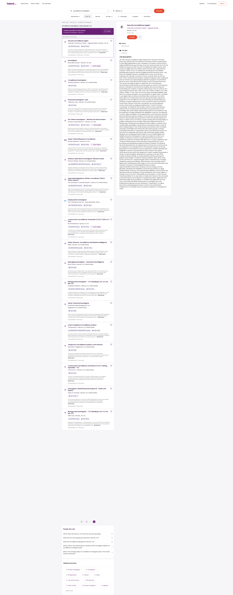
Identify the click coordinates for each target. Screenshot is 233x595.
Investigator (91, 570)
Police (98, 575)
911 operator (90, 580)
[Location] (130, 11)
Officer (86, 575)
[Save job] (111, 40)
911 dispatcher (72, 575)
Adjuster (105, 585)
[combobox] (89, 11)
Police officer (72, 585)
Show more (102, 52)
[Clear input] (108, 11)
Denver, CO (73, 22)
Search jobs (65, 22)
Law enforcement (73, 580)
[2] (94, 521)
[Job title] (88, 11)
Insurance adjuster (90, 585)
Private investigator (74, 570)
